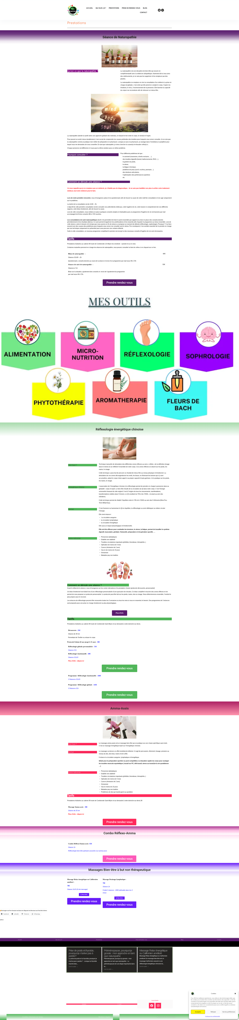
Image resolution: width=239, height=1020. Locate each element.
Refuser (213, 1012)
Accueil (89, 8)
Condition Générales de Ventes (32, 1017)
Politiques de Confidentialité (166, 1017)
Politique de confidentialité (212, 1016)
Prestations (114, 8)
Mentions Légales (105, 1017)
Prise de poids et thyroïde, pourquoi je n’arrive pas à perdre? (81, 953)
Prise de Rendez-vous (131, 8)
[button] (235, 993)
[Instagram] (162, 10)
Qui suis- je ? (101, 8)
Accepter (198, 1012)
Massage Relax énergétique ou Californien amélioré (153, 952)
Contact (143, 12)
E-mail (119, 1004)
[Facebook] (159, 10)
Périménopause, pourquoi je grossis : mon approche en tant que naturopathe (119, 953)
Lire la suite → (73, 966)
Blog (145, 8)
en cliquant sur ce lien (148, 247)
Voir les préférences (228, 1012)
